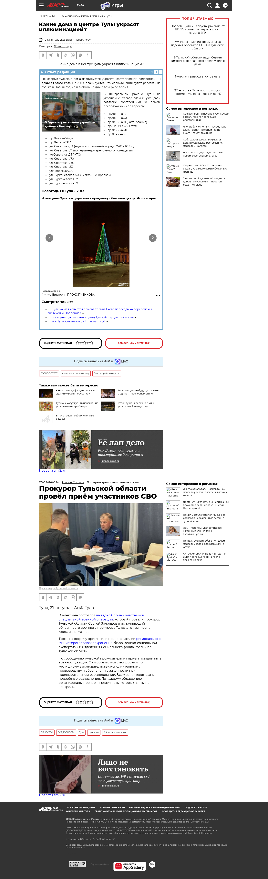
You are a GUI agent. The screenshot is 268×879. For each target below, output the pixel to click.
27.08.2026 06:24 (49, 482)
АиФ (47, 294)
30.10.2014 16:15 (47, 16)
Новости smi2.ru (52, 470)
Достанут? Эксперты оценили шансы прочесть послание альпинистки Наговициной (206, 505)
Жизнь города (63, 46)
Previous (50, 238)
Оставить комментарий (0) (134, 343)
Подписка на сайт (196, 807)
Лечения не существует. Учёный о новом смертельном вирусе (203, 154)
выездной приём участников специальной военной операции (101, 617)
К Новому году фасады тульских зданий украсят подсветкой (75, 392)
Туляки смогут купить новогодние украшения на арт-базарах (77, 405)
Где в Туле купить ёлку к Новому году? (77, 321)
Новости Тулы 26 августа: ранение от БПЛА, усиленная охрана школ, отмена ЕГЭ (198, 30)
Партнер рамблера (99, 864)
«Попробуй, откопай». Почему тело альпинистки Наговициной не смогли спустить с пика (204, 129)
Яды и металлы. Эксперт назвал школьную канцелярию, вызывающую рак (202, 531)
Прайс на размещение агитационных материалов (126, 811)
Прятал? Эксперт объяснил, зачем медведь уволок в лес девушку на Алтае (204, 543)
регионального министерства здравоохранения (110, 641)
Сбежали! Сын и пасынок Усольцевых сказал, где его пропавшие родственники (206, 116)
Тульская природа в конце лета (198, 76)
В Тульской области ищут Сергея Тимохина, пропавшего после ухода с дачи (197, 61)
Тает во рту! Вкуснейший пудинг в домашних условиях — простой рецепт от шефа (204, 181)
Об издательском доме (80, 807)
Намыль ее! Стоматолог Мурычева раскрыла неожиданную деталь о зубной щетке (204, 518)
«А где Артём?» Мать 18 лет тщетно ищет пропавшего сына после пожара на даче (204, 556)
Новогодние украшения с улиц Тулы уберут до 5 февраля (91, 317)
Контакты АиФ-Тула (78, 811)
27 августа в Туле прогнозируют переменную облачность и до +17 (198, 92)
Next (152, 238)
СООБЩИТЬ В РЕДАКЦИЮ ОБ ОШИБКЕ (183, 811)
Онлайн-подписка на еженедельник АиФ (154, 807)
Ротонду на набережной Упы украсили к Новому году (136, 405)
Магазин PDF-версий (112, 807)
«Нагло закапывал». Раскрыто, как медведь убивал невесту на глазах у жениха (205, 492)
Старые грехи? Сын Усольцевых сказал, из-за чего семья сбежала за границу (205, 168)
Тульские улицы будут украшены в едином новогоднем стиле (138, 392)
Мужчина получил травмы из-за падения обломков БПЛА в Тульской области (197, 45)
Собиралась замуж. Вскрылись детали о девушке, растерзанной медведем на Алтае (203, 142)
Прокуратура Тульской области (58, 588)
